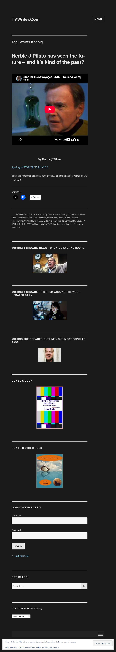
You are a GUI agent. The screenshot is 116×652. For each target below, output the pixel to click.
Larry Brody (52, 217)
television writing (53, 220)
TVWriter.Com (26, 19)
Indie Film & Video (76, 214)
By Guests (49, 214)
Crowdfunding (61, 214)
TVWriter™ (44, 223)
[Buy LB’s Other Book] (50, 471)
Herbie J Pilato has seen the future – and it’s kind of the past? (48, 58)
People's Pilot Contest (68, 217)
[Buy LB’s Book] (50, 407)
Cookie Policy (54, 647)
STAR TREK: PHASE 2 (34, 220)
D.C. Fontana (40, 217)
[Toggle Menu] (100, 634)
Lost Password (22, 555)
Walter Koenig (56, 223)
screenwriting (17, 220)
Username (16, 515)
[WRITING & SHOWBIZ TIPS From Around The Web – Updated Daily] (50, 310)
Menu (98, 19)
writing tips (68, 223)
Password (16, 530)
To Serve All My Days (71, 220)
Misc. (14, 217)
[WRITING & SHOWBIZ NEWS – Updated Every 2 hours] (50, 263)
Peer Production (25, 217)
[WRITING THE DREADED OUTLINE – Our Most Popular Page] (50, 355)
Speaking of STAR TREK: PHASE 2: (30, 167)
